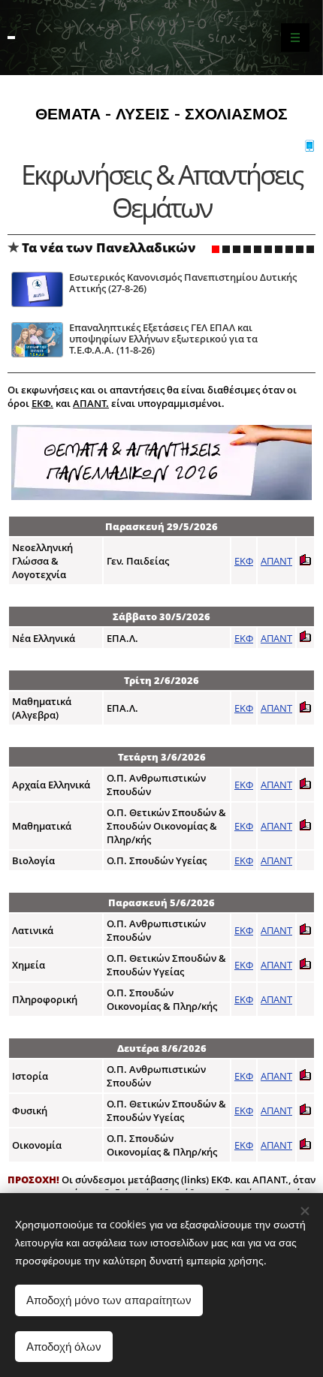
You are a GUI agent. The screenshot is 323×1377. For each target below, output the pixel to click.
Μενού (295, 37)
